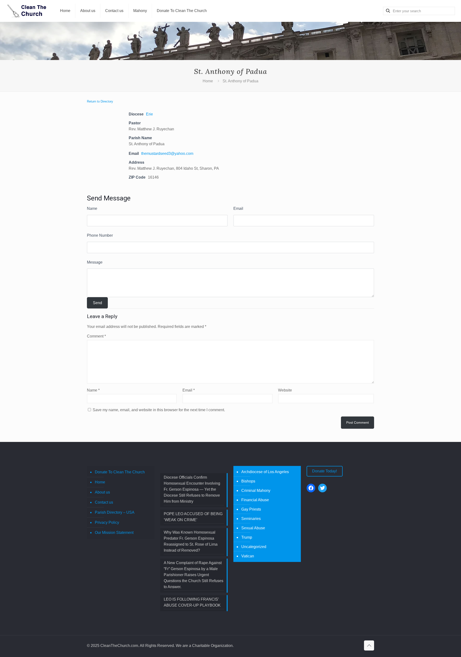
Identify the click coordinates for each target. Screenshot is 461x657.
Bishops (248, 481)
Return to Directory (100, 101)
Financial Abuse (255, 500)
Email (238, 208)
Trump (246, 537)
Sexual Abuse (253, 528)
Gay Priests (251, 509)
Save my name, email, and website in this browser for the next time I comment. (159, 410)
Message (95, 262)
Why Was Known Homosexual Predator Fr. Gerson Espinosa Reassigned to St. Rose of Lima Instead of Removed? (191, 541)
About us (102, 492)
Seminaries (251, 519)
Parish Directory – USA (114, 512)
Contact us (104, 502)
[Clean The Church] (26, 11)
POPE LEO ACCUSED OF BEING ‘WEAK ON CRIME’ (193, 517)
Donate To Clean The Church (120, 472)
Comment (96, 336)
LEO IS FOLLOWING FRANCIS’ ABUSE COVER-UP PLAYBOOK (192, 602)
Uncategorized (253, 547)
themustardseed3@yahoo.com (167, 153)
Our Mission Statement (114, 532)
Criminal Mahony (255, 490)
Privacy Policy (107, 522)
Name (92, 208)
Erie (149, 114)
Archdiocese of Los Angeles (265, 472)
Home (208, 81)
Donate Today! (324, 471)
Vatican (247, 556)
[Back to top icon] (369, 645)
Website (285, 390)
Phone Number (100, 235)
